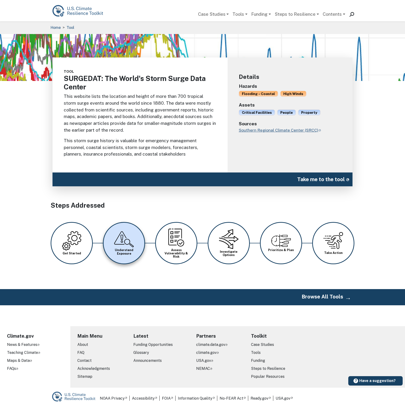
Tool (70, 27)
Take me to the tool (321, 179)
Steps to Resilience (295, 14)
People (286, 112)
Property (309, 112)
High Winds (293, 94)
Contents (332, 14)
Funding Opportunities (153, 344)
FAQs (11, 368)
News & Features (22, 344)
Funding (259, 14)
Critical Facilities (257, 112)
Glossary (141, 352)
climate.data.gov (210, 344)
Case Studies (211, 14)
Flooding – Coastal (258, 94)
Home (56, 27)
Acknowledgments (93, 368)
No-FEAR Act (231, 398)
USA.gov (203, 360)
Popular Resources (268, 376)
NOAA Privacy (112, 398)
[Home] (80, 10)
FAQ (80, 352)
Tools (238, 14)
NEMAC (203, 368)
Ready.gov (259, 398)
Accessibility (143, 398)
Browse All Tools (322, 297)
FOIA (166, 398)
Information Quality (195, 398)
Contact (84, 360)
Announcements (147, 360)
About (82, 344)
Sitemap (84, 376)
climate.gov (206, 352)
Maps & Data (18, 360)
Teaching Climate (22, 352)
